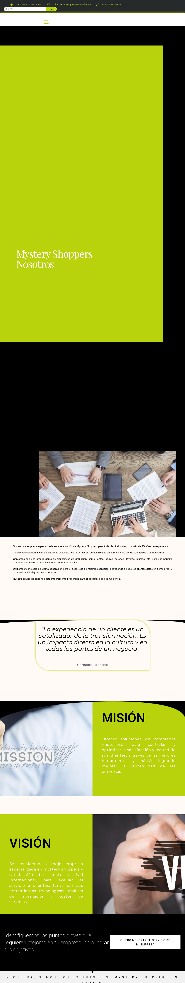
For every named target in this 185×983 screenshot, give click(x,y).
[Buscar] (51, 9)
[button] (46, 22)
